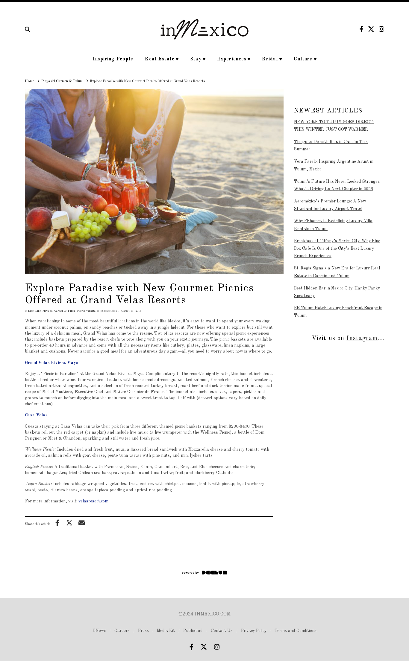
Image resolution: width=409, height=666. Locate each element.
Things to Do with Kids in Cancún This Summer (331, 145)
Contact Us (222, 631)
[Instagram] (381, 29)
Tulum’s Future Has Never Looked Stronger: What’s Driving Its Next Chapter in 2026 (337, 185)
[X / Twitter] (371, 29)
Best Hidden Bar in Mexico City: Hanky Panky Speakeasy (337, 292)
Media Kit (166, 631)
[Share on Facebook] (57, 522)
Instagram (362, 338)
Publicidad (193, 631)
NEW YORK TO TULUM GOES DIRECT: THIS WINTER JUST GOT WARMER (334, 126)
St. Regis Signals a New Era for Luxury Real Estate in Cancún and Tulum (337, 272)
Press (143, 631)
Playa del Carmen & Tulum (59, 311)
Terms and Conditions (295, 631)
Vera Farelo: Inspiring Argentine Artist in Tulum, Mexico (333, 165)
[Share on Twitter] (69, 522)
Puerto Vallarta (86, 311)
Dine (31, 311)
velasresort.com (93, 501)
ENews (99, 631)
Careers (122, 631)
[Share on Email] (81, 522)
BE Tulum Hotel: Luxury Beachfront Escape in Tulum (338, 312)
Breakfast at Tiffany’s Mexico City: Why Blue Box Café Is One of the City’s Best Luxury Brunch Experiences (337, 248)
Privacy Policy (253, 631)
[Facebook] (361, 29)
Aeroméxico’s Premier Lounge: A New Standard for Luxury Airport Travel (330, 205)
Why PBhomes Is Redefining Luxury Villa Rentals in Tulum (333, 225)
